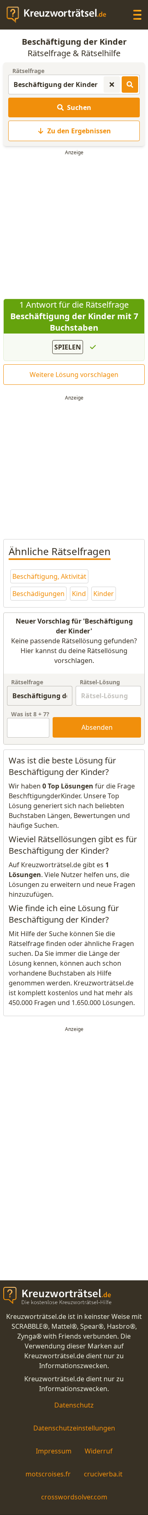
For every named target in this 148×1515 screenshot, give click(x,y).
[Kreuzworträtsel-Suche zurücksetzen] (112, 84)
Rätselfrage (28, 71)
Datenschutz (74, 1405)
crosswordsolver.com (74, 1496)
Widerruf (99, 1451)
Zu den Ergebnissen (79, 130)
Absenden (97, 727)
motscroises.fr (48, 1473)
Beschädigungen (38, 593)
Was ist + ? (30, 714)
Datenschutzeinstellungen (74, 1428)
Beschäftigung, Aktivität (49, 576)
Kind (79, 593)
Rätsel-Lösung (100, 682)
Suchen (79, 107)
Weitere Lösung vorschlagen (74, 374)
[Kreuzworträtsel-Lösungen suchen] (130, 84)
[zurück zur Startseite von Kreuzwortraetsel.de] (60, 15)
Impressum (54, 1451)
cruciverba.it (103, 1473)
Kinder (103, 593)
